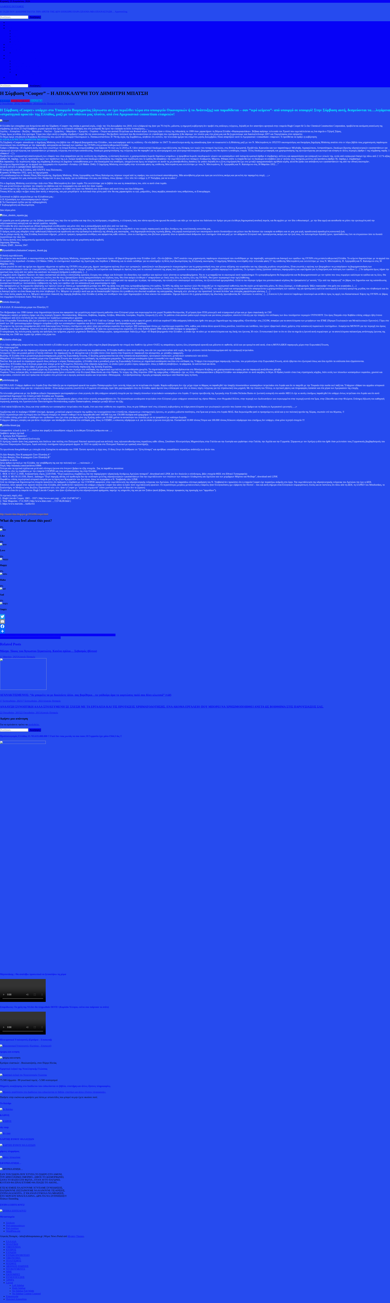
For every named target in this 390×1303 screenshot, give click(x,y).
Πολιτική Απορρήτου (16, 1299)
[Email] (195, 621)
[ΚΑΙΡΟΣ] (5, 1121)
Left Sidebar (18, 1285)
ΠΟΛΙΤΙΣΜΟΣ (19, 63)
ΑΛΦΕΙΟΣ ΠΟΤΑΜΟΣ (12, 6)
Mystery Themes (76, 1236)
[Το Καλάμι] (6, 1109)
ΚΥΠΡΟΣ (17, 33)
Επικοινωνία (12, 1296)
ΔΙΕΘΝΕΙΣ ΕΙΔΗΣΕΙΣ (17, 47)
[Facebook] (195, 626)
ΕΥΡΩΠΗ (17, 39)
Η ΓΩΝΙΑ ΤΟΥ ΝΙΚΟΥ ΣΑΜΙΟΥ (29, 69)
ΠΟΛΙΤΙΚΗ (12, 25)
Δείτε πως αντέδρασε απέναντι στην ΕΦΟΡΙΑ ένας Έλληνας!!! (30, 637)
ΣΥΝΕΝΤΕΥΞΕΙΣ (15, 1277)
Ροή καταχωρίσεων (15, 1225)
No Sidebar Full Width (23, 1291)
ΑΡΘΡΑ (10, 1280)
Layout (9, 1282)
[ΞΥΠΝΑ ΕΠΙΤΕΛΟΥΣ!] (13, 1210)
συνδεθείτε (33, 724)
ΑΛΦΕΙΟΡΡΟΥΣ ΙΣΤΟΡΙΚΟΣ (21, 58)
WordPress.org (13, 1231)
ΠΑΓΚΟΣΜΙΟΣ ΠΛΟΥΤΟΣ (26, 52)
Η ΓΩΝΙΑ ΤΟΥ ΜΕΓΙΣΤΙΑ (25, 66)
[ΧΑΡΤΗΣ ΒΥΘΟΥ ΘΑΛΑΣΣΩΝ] (17, 1145)
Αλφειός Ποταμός (47, 103)
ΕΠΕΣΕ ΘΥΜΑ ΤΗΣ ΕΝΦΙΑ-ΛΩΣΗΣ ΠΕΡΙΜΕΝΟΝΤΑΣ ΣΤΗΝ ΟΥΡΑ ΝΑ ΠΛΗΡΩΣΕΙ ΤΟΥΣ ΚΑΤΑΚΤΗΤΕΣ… (57, 635)
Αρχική (9, 22)
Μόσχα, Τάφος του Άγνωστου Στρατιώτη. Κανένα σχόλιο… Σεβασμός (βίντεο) (48, 651)
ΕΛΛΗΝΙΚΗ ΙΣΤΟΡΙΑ (23, 61)
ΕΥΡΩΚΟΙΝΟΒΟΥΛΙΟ (24, 41)
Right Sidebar (18, 1288)
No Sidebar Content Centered (26, 1293)
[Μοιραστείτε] (195, 631)
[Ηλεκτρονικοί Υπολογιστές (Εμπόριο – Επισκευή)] (25, 1045)
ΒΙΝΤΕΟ (10, 55)
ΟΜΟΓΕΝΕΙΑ (19, 36)
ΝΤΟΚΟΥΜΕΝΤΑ (20, 101)
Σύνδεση (10, 1223)
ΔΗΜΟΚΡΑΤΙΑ (20, 30)
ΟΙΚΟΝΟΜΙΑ (13, 50)
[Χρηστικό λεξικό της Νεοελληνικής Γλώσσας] (23, 1075)
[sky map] (5, 1133)
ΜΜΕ (9, 1271)
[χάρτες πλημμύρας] (10, 1157)
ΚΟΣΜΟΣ (11, 28)
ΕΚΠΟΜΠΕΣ (13, 1274)
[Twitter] (195, 616)
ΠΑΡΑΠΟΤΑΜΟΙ (27, 74)
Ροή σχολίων (12, 1228)
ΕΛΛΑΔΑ (11, 44)
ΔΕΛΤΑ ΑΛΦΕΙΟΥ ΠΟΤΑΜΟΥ (28, 72)
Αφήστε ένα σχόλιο (65, 103)
